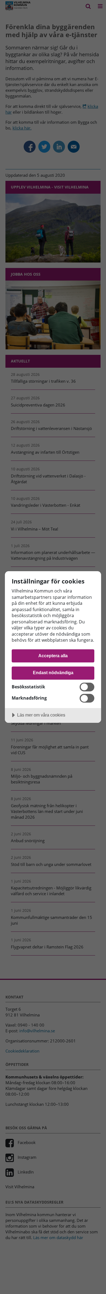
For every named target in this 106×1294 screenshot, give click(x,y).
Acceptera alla (53, 655)
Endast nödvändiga (53, 672)
